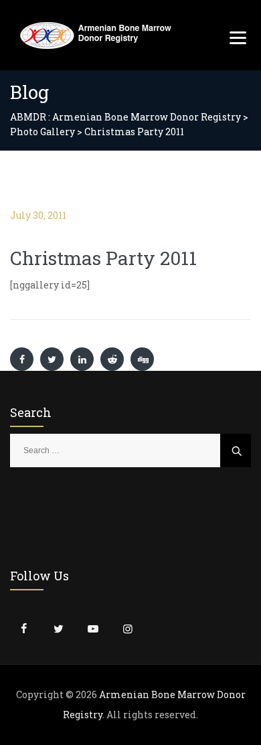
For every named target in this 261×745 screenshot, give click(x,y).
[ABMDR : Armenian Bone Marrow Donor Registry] (95, 35)
